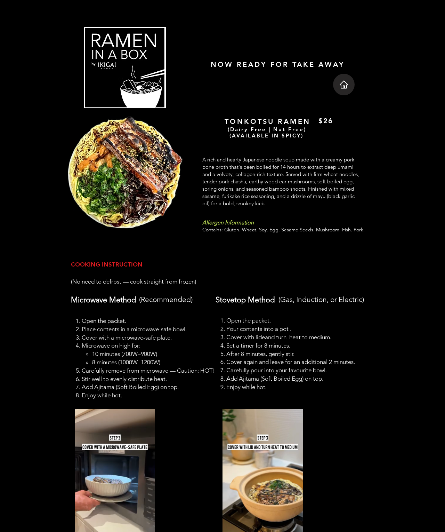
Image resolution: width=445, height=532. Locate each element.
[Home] (344, 84)
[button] (294, 524)
